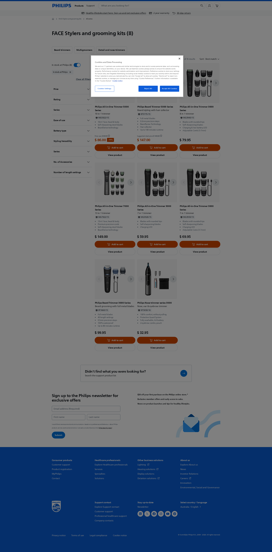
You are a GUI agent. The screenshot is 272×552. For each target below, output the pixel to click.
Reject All (148, 88)
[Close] (179, 58)
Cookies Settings (104, 88)
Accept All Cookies (169, 88)
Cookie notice (117, 80)
